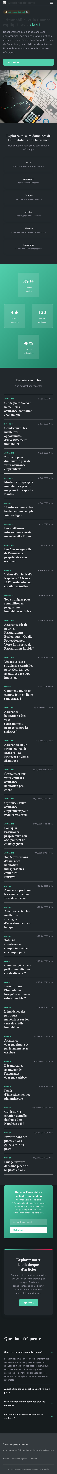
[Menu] (51, 3)
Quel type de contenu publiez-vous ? (23, 1352)
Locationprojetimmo (19, 2)
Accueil (6, 1458)
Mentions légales (19, 1458)
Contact (33, 1458)
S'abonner (18, 1230)
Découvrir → (13, 62)
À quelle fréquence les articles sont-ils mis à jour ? (27, 1391)
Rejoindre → (28, 1302)
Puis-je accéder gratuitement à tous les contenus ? (24, 1403)
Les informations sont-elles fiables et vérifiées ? (23, 1416)
